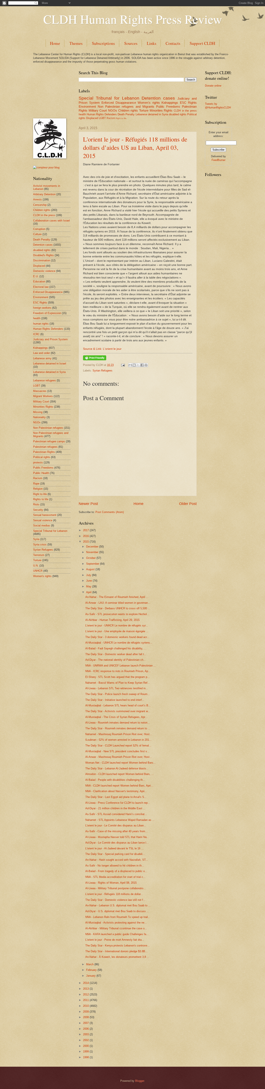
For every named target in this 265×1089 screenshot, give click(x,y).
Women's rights (149, 102)
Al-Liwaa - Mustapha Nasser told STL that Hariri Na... (117, 837)
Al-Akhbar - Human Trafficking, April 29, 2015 (112, 619)
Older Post (188, 504)
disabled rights (177, 114)
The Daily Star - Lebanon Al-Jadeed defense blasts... (117, 768)
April (89, 592)
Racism (111, 118)
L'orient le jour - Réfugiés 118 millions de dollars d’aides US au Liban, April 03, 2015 (135, 147)
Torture (143, 110)
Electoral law (40, 286)
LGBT (102, 118)
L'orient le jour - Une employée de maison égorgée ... (116, 631)
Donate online (213, 85)
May (88, 586)
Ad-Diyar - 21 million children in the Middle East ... (115, 808)
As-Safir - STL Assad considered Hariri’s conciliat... (116, 814)
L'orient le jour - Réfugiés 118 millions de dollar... (114, 894)
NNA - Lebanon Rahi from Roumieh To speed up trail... (117, 917)
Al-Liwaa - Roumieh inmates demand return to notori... (117, 722)
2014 (86, 982)
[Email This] (130, 365)
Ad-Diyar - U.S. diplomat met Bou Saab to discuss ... (117, 911)
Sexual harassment (44, 515)
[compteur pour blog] (46, 167)
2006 (86, 1028)
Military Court (98, 110)
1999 (86, 1051)
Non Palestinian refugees (48, 427)
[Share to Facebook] (142, 365)
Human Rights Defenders (102, 114)
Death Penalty (126, 114)
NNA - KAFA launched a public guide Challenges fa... (117, 934)
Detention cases (158, 98)
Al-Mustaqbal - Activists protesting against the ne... (116, 922)
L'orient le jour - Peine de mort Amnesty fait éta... (114, 939)
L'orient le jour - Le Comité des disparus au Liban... (115, 825)
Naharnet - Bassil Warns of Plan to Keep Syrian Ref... (117, 682)
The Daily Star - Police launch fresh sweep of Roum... (117, 694)
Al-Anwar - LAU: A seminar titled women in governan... (117, 602)
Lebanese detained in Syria (152, 114)
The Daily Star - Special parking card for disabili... (115, 854)
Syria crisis (40, 544)
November (92, 552)
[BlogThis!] (134, 365)
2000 (86, 1045)
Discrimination (41, 260)
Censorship (40, 204)
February (91, 969)
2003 (86, 1034)
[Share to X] (138, 365)
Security (38, 509)
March (90, 964)
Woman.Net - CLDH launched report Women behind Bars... (120, 762)
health (82, 114)
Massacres (39, 391)
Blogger (139, 1080)
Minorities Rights (161, 110)
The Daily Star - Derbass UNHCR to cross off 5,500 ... (117, 608)
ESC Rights (188, 102)
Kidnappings (169, 102)
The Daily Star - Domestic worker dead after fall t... (115, 654)
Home (55, 43)
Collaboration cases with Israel (51, 220)
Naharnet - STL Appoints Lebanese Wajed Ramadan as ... (120, 819)
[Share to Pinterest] (146, 365)
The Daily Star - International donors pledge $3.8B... (116, 951)
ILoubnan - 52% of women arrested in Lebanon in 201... (118, 739)
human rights (41, 323)
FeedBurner (218, 160)
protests (38, 462)
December (92, 546)
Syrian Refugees (102, 370)
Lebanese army (42, 358)
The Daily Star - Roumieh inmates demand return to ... (117, 728)
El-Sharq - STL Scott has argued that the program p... (117, 676)
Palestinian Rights (44, 451)
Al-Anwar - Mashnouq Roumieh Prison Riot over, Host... (118, 756)
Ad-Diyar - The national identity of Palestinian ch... (115, 659)
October (91, 557)
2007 (86, 1023)
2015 (86, 541)
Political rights (41, 457)
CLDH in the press (185, 110)
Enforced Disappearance (118, 102)
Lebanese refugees (44, 380)
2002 (86, 1040)
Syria (36, 539)
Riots (36, 504)
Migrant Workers (43, 396)
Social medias (41, 525)
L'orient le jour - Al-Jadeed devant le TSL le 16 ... (114, 848)
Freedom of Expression (47, 313)
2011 (86, 1000)
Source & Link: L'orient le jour (102, 348)
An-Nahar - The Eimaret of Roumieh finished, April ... (116, 597)
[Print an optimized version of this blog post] (94, 359)
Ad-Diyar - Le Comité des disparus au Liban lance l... (117, 842)
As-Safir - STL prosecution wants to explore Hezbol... (117, 614)
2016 (86, 536)
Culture (37, 234)
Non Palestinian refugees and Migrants (126, 106)
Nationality (39, 417)
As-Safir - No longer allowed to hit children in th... (114, 865)
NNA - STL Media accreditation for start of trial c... (115, 876)
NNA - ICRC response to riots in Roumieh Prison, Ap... (118, 671)
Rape (36, 483)
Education (39, 281)
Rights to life (40, 499)
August (90, 569)
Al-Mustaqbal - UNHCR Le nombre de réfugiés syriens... (118, 642)
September (92, 563)
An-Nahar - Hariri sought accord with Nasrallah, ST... (116, 859)
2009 (86, 1011)
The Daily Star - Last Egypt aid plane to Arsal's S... (116, 797)
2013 (86, 988)
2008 (86, 1017)
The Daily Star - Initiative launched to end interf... (114, 699)
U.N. (36, 565)
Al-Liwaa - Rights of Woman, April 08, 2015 (111, 882)
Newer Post (88, 504)
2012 (86, 994)
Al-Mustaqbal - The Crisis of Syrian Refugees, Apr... (116, 717)
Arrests (37, 199)
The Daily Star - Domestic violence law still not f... (115, 899)
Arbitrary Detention (44, 194)
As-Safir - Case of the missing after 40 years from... (116, 831)
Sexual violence (42, 520)
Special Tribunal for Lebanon (109, 98)
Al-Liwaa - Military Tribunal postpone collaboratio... (115, 888)
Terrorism (38, 555)
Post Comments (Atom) (109, 512)
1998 (86, 1057)
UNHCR (37, 570)
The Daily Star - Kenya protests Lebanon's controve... (117, 945)
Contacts (173, 43)
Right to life (121, 118)
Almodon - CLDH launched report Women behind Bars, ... (119, 774)
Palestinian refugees (45, 446)
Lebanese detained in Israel (49, 363)
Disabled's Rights (43, 255)
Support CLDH (202, 43)
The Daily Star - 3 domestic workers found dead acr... (117, 637)
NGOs (112, 110)
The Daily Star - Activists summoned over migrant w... (117, 711)
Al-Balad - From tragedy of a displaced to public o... (116, 871)
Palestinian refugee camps (49, 441)
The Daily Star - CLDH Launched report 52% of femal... (118, 745)
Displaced (92, 118)
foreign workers (42, 307)
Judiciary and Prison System (50, 339)
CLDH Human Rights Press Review (132, 19)
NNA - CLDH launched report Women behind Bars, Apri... (119, 785)
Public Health (41, 473)
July (88, 575)
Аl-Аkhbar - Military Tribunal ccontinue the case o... (116, 928)
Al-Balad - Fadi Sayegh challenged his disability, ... (115, 648)
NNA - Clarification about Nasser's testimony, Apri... (116, 791)
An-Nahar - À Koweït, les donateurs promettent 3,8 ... (117, 956)
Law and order (41, 353)
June (89, 580)
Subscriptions (103, 43)
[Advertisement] (54, 90)
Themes (76, 43)
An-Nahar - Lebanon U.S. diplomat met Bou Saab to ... (118, 905)
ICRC (36, 334)
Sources (130, 43)
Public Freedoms (168, 106)
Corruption (39, 229)
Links (151, 43)
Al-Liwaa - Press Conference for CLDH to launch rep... (117, 802)
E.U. (36, 276)
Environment (87, 106)
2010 (86, 1005)
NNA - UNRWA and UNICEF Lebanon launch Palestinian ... (120, 665)
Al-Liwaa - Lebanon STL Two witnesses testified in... (116, 688)
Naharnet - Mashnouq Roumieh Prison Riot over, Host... (118, 734)
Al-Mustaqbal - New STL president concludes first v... (117, 751)
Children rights (128, 110)
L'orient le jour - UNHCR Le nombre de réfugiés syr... (116, 625)
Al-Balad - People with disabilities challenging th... (115, 779)
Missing (37, 412)
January (91, 975)
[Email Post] (123, 365)
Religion (38, 488)
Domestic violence (44, 271)
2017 (86, 530)
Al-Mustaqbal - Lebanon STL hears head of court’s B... (118, 705)
